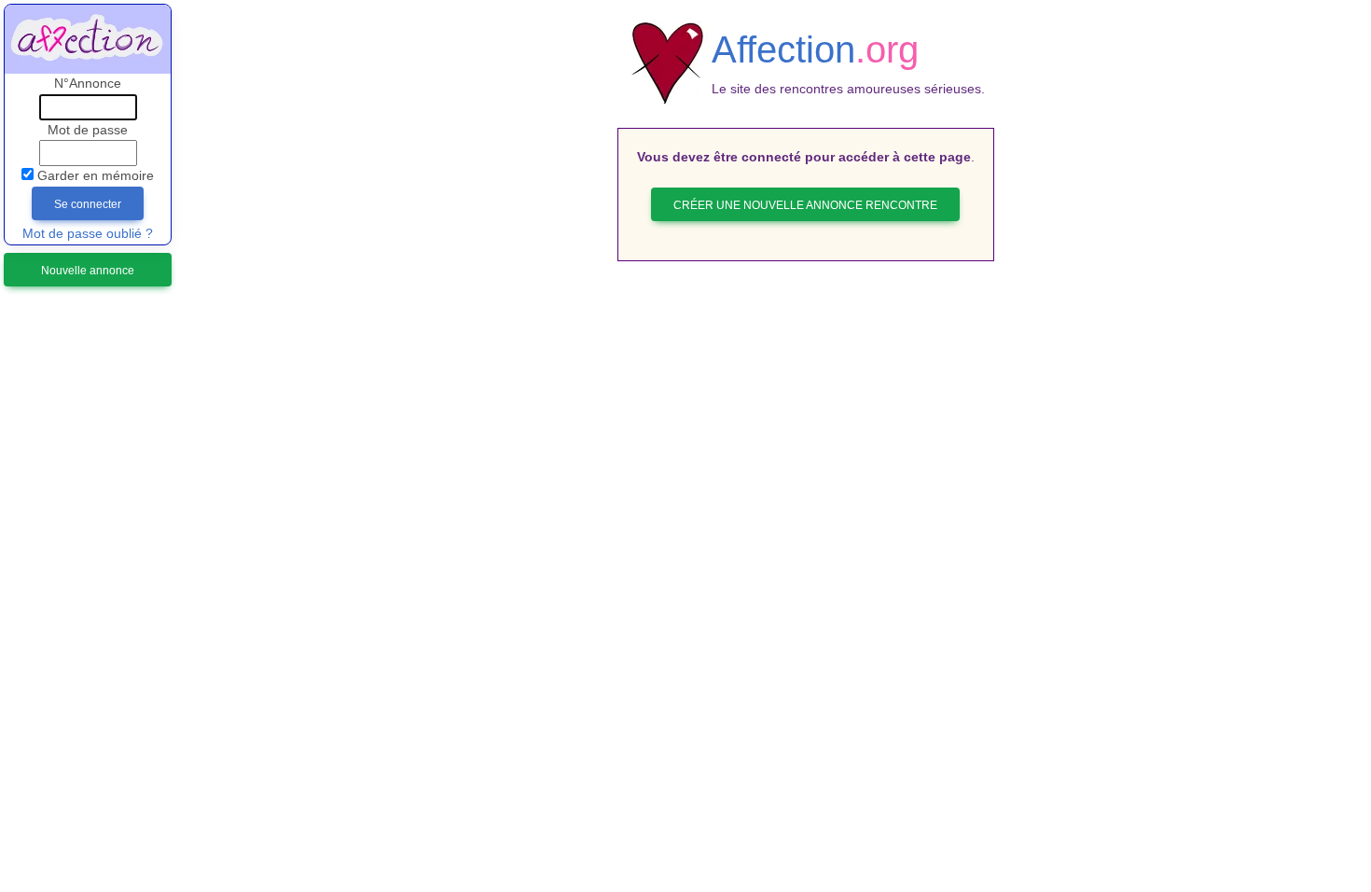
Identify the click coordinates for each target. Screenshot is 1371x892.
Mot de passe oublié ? (87, 234)
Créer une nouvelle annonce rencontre (805, 205)
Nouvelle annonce (87, 270)
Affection (815, 49)
